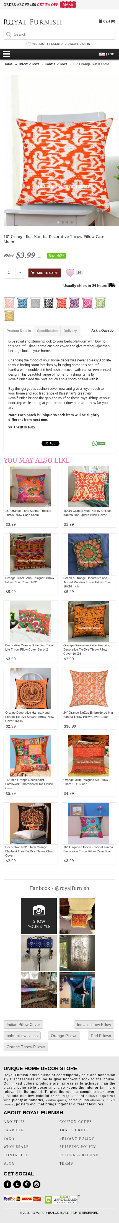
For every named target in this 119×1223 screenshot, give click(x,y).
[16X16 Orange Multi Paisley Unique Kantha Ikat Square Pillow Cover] (89, 487)
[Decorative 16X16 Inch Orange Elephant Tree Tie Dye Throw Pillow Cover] (30, 823)
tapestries (107, 1096)
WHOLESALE (16, 1147)
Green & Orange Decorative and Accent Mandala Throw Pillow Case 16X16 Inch (87, 582)
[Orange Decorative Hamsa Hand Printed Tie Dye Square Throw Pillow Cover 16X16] (30, 689)
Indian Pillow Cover (23, 1024)
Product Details (19, 331)
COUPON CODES (76, 1122)
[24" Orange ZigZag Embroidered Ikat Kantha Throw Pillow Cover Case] (89, 689)
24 (79, 272)
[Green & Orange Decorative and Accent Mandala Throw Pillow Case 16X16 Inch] (89, 554)
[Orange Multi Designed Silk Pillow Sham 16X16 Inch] (89, 756)
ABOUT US (14, 1122)
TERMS (66, 1163)
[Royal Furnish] (33, 22)
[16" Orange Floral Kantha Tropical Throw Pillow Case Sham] (30, 487)
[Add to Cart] (45, 272)
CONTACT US (17, 1155)
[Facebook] (7, 1184)
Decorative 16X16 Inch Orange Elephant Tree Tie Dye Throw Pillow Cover (29, 851)
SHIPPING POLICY (78, 1147)
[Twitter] (17, 1184)
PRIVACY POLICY (77, 1138)
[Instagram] (36, 1184)
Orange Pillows (64, 1035)
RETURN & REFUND (79, 1155)
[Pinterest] (27, 1184)
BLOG (9, 1163)
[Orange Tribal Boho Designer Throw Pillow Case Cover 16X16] (30, 554)
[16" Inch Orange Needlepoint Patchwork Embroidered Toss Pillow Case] (30, 756)
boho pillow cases (22, 1035)
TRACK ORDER (74, 1130)
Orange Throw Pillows (26, 1047)
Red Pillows (101, 1035)
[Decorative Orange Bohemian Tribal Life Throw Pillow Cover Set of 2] (30, 621)
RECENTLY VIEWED (62, 43)
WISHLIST (39, 43)
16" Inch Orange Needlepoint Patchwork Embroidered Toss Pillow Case (29, 784)
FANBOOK (14, 1130)
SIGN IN (84, 43)
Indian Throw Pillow (94, 1024)
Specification (47, 331)
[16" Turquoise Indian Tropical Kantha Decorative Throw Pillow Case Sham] (89, 823)
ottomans (97, 1100)
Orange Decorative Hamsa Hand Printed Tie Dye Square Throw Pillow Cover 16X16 (29, 717)
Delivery (70, 331)
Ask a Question (103, 331)
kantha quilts (56, 1100)
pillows (91, 1096)
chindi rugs (60, 1096)
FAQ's (9, 1138)
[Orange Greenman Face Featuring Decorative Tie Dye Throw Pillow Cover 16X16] (89, 621)
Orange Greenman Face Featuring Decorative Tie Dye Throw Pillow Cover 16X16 (86, 649)
